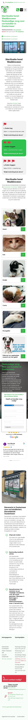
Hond (4, 229)
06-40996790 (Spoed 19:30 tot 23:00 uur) (15, 695)
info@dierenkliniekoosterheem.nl (16, 689)
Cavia (5, 305)
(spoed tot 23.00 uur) (15, 2)
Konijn (5, 280)
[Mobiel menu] (25, 9)
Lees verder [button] (6, 456)
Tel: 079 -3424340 (7, 659)
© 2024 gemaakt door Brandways (12, 707)
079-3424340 (17, 30)
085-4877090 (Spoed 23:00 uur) (15, 699)
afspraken (15, 103)
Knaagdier (6, 331)
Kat (4, 255)
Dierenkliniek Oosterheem (11, 187)
